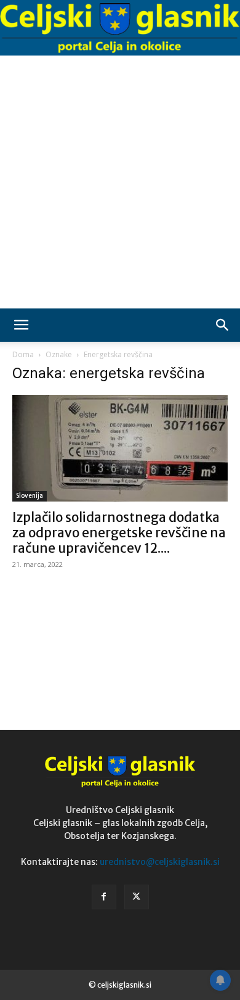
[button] (21, 325)
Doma (23, 354)
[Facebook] (104, 897)
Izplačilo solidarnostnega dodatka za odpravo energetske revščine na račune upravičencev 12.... (119, 532)
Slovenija (29, 496)
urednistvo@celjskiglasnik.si (160, 861)
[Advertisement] (120, 182)
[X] (136, 897)
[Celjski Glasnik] (120, 28)
